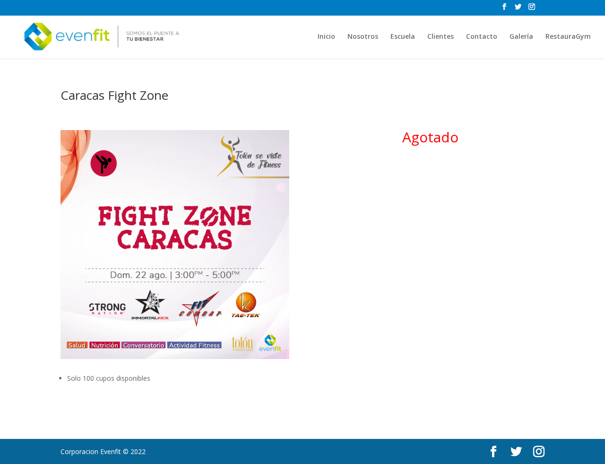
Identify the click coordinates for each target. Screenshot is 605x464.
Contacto (481, 37)
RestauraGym (568, 37)
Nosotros (362, 37)
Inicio (326, 37)
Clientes (440, 37)
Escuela (402, 37)
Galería (521, 37)
